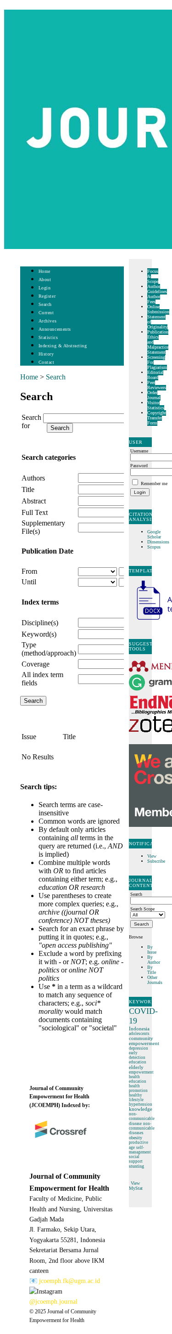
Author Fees (153, 299)
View (151, 856)
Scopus (154, 546)
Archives (47, 320)
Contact (47, 362)
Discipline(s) (40, 623)
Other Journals (154, 980)
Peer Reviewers (156, 385)
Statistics (48, 337)
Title (28, 489)
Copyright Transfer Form (156, 417)
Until (29, 582)
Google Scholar (154, 534)
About (45, 279)
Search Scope (142, 908)
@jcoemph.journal (53, 1301)
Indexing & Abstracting (63, 345)
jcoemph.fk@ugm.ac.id (69, 1280)
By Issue (151, 949)
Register (47, 296)
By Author (153, 960)
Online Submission (158, 309)
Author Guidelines (157, 289)
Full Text (35, 512)
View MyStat (136, 1186)
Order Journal (154, 395)
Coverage (36, 664)
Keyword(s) (39, 634)
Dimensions (158, 541)
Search (45, 304)
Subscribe (156, 861)
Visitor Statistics (155, 405)
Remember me (154, 483)
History (46, 353)
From (29, 571)
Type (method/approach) (49, 649)
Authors (33, 478)
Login (45, 287)
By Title (151, 970)
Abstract (34, 501)
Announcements (55, 329)
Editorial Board (155, 375)
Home (44, 271)
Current (46, 312)
